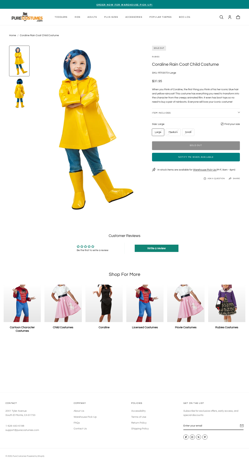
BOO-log (184, 17)
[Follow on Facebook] (185, 437)
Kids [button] (77, 17)
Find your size (232, 124)
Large (159, 133)
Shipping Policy (140, 429)
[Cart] (238, 17)
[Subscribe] (242, 425)
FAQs (77, 423)
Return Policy (139, 423)
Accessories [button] (133, 17)
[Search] (221, 17)
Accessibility (138, 411)
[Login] (229, 17)
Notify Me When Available (196, 157)
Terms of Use (138, 417)
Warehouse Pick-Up (205, 169)
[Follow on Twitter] (198, 437)
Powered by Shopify (35, 456)
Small (189, 133)
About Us (79, 411)
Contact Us (80, 429)
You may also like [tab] (124, 365)
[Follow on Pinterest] (204, 437)
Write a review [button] (156, 248)
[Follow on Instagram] (192, 437)
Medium (173, 133)
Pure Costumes (19, 456)
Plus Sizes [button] (111, 17)
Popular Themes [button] (160, 17)
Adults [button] (92, 17)
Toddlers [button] (61, 17)
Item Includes (161, 113)
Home (12, 35)
